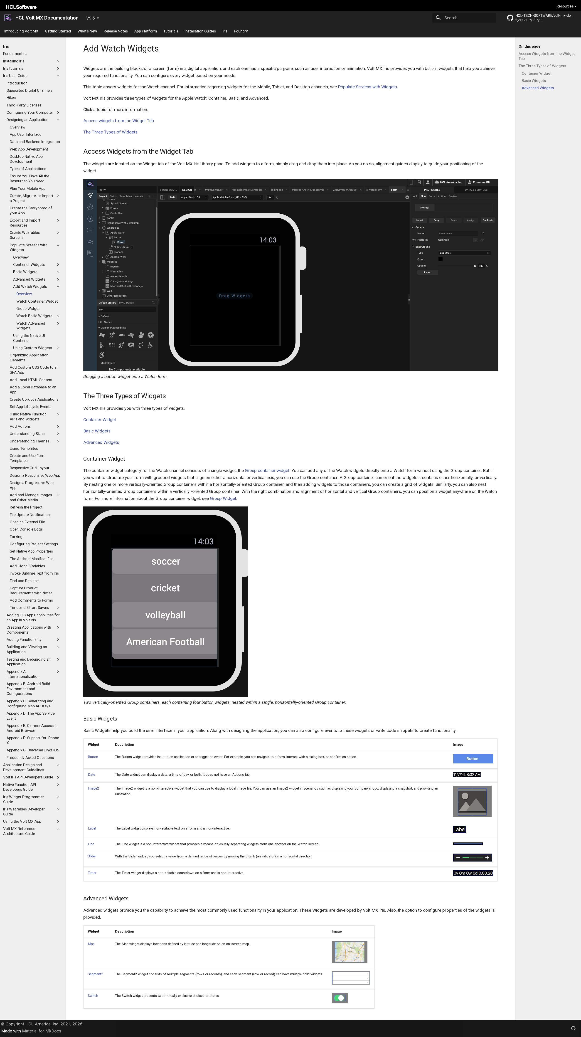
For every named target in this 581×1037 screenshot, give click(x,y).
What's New (87, 31)
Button (93, 757)
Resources (565, 6)
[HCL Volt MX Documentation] (8, 17)
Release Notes (116, 31)
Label (92, 828)
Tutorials (170, 31)
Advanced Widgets (101, 442)
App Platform (145, 31)
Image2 (93, 788)
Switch (93, 996)
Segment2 (95, 974)
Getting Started (58, 31)
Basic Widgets (97, 431)
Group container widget (267, 470)
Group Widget (223, 498)
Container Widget (99, 419)
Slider (92, 856)
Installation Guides (200, 31)
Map (91, 944)
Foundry (241, 31)
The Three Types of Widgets (110, 132)
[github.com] (573, 1028)
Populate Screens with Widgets (367, 86)
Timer (92, 873)
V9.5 (90, 18)
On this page (530, 46)
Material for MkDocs (41, 1031)
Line (91, 844)
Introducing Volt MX (21, 31)
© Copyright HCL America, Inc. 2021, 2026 (41, 1024)
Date (91, 775)
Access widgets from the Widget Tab (118, 120)
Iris (224, 31)
